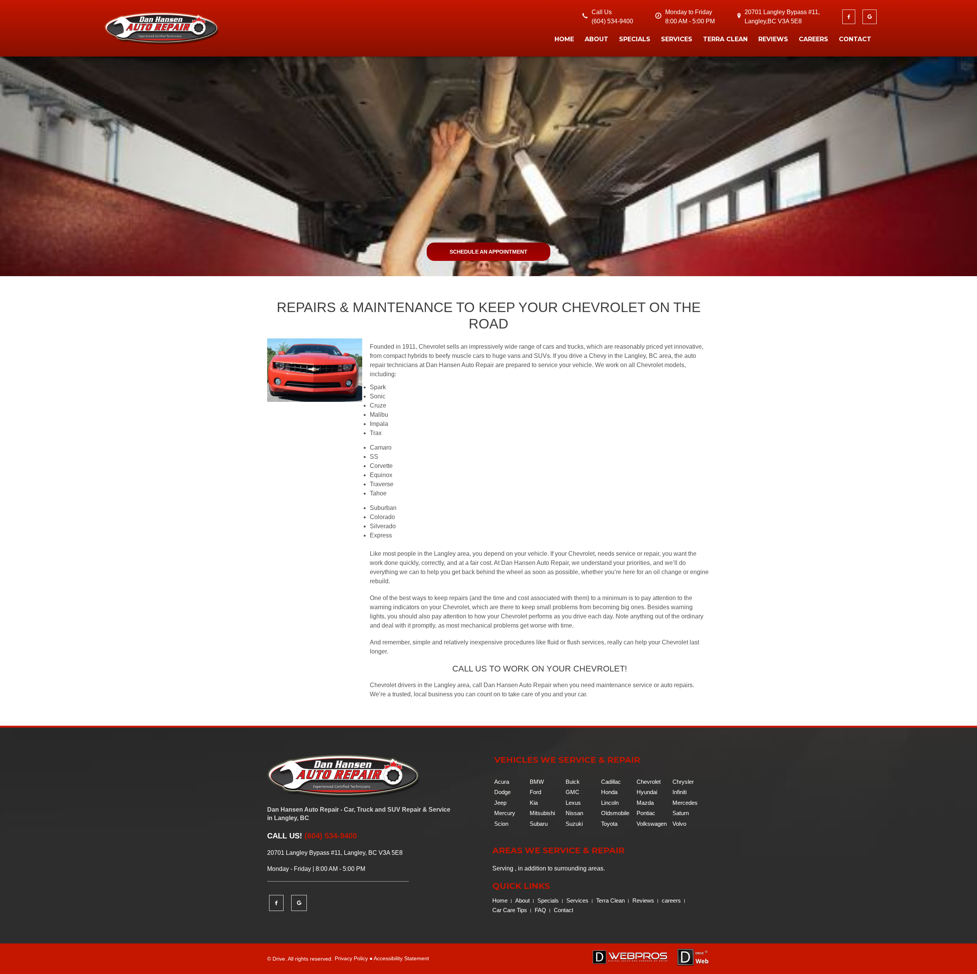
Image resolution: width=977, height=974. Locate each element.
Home (564, 39)
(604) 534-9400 (612, 21)
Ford (535, 792)
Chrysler (683, 781)
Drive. (279, 959)
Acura (501, 781)
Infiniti (679, 792)
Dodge (502, 792)
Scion (501, 823)
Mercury (504, 813)
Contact (855, 39)
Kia (534, 802)
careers (813, 39)
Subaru (539, 823)
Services (676, 39)
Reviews (773, 39)
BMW (537, 781)
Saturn (680, 813)
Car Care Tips (509, 910)
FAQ (540, 910)
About (596, 39)
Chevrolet (649, 781)
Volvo (679, 823)
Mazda (645, 802)
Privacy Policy (351, 958)
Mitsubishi (542, 813)
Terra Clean (725, 39)
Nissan (574, 813)
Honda (609, 792)
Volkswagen (652, 823)
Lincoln (610, 802)
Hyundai (647, 792)
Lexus (573, 802)
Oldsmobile (615, 813)
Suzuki (574, 823)
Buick (573, 781)
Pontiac (646, 813)
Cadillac (611, 781)
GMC (572, 792)
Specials (634, 39)
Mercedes (685, 802)
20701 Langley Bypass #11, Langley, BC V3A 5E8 (335, 852)
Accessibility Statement (401, 958)
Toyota (609, 823)
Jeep (500, 802)
